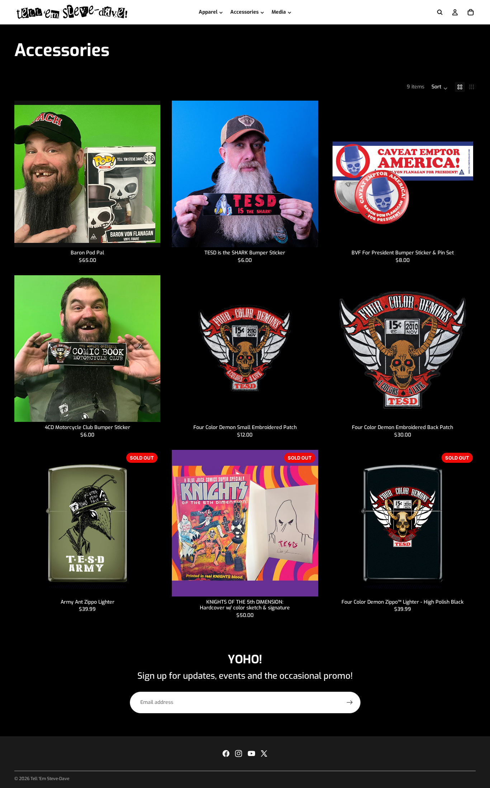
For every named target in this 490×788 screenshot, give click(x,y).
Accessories (244, 12)
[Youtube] (251, 753)
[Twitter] (264, 753)
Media (279, 12)
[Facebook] (226, 753)
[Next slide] (149, 174)
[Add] (307, 236)
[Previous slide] (25, 174)
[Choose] (149, 236)
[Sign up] (349, 702)
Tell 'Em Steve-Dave (49, 779)
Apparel (208, 12)
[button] (440, 87)
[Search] (440, 12)
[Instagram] (238, 753)
